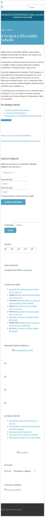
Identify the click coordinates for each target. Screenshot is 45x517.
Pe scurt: (7, 471)
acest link (28, 270)
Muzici (16, 30)
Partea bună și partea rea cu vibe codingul (24, 437)
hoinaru (12, 289)
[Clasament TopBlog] (12, 490)
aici (23, 86)
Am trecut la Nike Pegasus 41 (20, 432)
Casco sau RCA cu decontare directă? (23, 435)
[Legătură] (14, 13)
